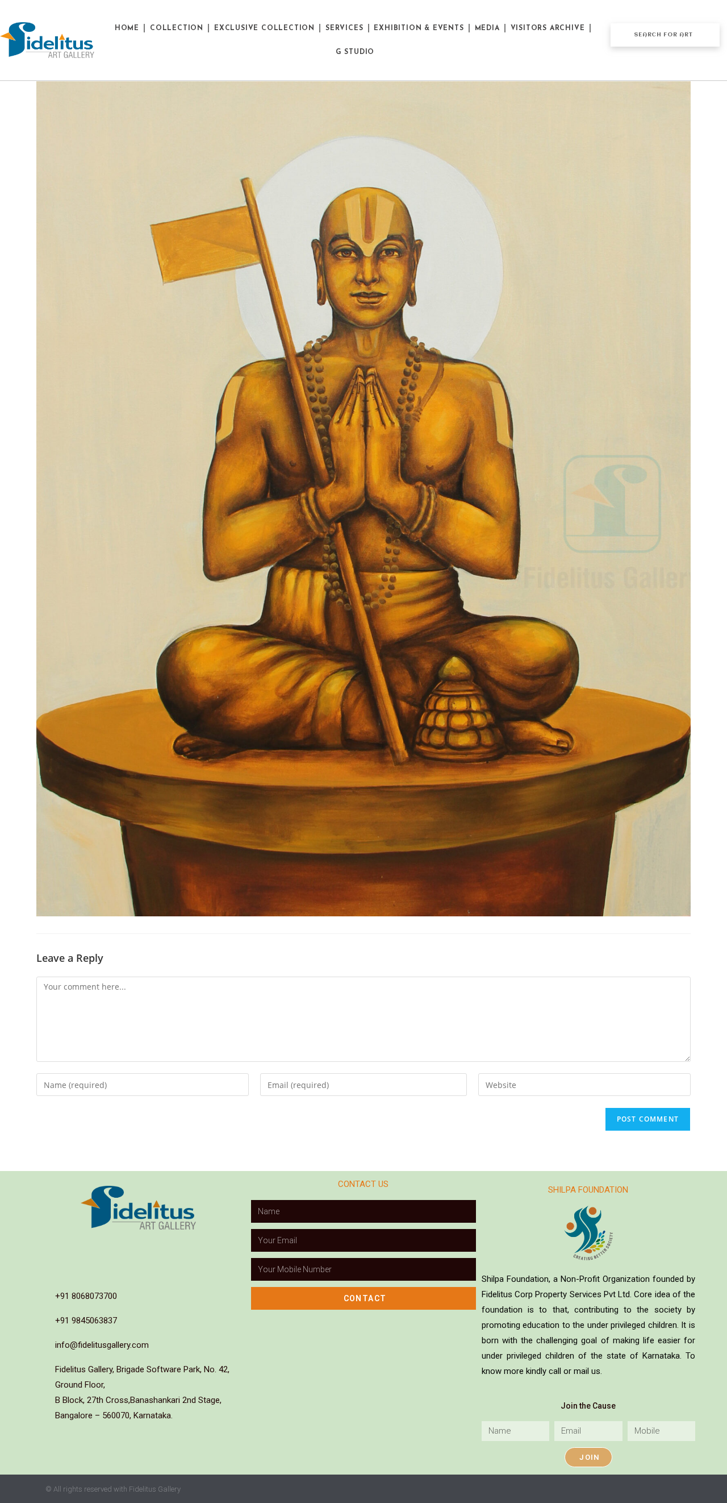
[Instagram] (115, 1248)
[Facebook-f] (91, 1248)
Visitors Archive (548, 28)
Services (344, 28)
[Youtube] (162, 1248)
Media (487, 28)
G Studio (355, 52)
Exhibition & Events (418, 28)
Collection (176, 28)
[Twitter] (186, 1248)
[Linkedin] (138, 1248)
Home (127, 28)
